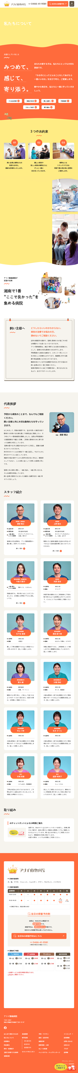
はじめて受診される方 (11, 1034)
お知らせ (67, 1045)
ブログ (66, 1049)
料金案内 (7, 1045)
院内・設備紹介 (9, 1049)
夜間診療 (7, 1056)
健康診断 (41, 1041)
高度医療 (25, 1034)
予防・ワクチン (44, 1034)
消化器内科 (27, 1041)
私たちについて (9, 1038)
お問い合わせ (68, 1041)
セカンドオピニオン (28, 1052)
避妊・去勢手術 (44, 1038)
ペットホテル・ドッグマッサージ (49, 1052)
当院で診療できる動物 (11, 1052)
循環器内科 (27, 1047)
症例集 (66, 1052)
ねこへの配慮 (43, 1049)
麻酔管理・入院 (44, 1045)
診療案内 (7, 1041)
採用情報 (67, 1038)
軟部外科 (27, 1044)
